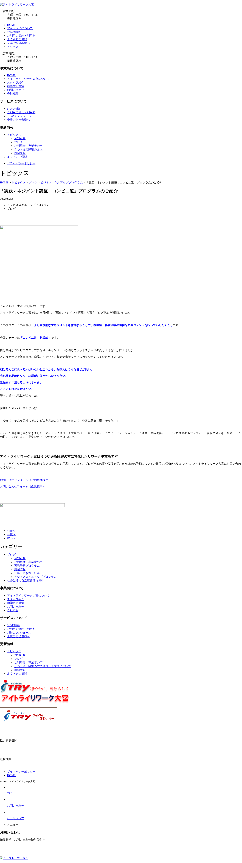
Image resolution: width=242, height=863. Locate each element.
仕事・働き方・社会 (27, 573)
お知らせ (20, 138)
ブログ (18, 142)
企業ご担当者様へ (18, 43)
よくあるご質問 (17, 39)
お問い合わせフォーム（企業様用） (22, 486)
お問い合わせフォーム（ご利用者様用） (25, 479)
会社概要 (12, 93)
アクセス (12, 46)
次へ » (11, 538)
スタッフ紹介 (15, 82)
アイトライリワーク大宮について (28, 78)
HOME (11, 24)
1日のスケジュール (19, 116)
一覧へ (11, 534)
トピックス (14, 134)
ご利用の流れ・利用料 (21, 35)
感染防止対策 (15, 86)
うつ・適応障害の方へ (28, 149)
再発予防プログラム (27, 565)
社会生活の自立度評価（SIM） (26, 580)
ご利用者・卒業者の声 (28, 145)
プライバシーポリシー (21, 163)
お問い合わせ (15, 89)
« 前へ (11, 530)
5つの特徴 (13, 31)
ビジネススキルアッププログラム (35, 576)
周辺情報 (20, 153)
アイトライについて (20, 28)
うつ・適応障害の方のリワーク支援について (42, 666)
